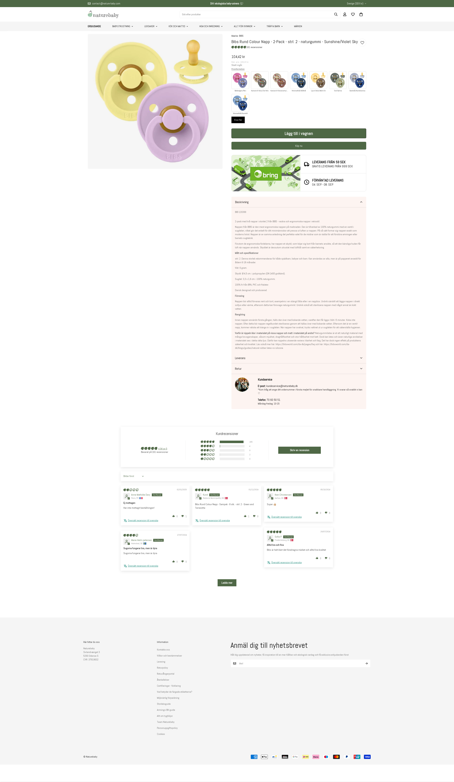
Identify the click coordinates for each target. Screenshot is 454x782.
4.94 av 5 (162, 448)
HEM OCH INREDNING (209, 26)
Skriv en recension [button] (299, 450)
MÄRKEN (298, 26)
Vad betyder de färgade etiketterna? (174, 691)
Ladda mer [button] (227, 583)
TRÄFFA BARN (273, 26)
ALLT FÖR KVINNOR (243, 26)
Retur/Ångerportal (165, 673)
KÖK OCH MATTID (177, 26)
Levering (161, 661)
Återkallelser (163, 679)
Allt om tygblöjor (165, 715)
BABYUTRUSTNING (121, 26)
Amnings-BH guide (166, 709)
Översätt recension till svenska (143, 520)
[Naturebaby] (103, 14)
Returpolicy (162, 667)
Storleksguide (164, 703)
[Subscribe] (367, 663)
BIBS (241, 35)
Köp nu (298, 146)
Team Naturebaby (166, 722)
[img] (130, 489)
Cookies (161, 734)
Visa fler (238, 119)
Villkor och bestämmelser (169, 655)
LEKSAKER (149, 26)
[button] (361, 14)
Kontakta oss (163, 649)
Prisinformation (238, 69)
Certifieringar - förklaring (169, 685)
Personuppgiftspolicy (167, 728)
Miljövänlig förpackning (168, 697)
